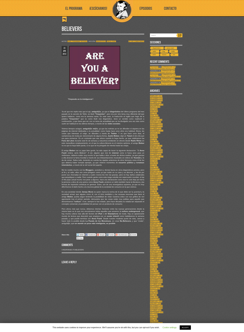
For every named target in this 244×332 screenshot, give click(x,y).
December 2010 (156, 254)
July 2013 (154, 187)
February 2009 (156, 301)
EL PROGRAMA (73, 8)
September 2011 (156, 234)
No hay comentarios (136, 41)
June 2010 (154, 267)
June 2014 (154, 163)
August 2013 (155, 185)
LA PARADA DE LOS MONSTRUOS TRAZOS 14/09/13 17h (163, 83)
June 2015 (154, 137)
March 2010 (155, 273)
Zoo (174, 55)
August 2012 (155, 211)
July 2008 (154, 314)
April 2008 (154, 321)
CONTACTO (170, 8)
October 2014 (155, 154)
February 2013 (156, 198)
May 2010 (153, 269)
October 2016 (155, 102)
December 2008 (156, 306)
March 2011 (154, 247)
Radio (154, 51)
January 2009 (155, 304)
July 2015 (154, 135)
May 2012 (153, 217)
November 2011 (156, 230)
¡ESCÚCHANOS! (98, 8)
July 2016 (154, 109)
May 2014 (153, 165)
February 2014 (156, 172)
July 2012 (154, 213)
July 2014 (154, 161)
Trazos (164, 55)
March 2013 (155, 195)
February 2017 (156, 96)
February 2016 (156, 120)
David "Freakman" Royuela (77, 41)
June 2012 (154, 215)
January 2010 (155, 278)
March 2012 (155, 221)
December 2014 (156, 150)
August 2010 (155, 262)
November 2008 (156, 308)
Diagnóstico (101, 41)
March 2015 (155, 144)
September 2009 (156, 286)
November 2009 (156, 282)
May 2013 (153, 191)
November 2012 (156, 204)
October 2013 (155, 180)
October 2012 (155, 206)
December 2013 (156, 176)
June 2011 (154, 241)
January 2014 (155, 174)
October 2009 (155, 284)
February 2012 (156, 224)
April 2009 (154, 297)
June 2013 (154, 189)
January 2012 (155, 226)
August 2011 (155, 236)
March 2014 (155, 169)
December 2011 (156, 228)
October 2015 (155, 128)
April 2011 (154, 245)
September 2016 (156, 105)
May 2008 (153, 319)
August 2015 (155, 133)
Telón (154, 55)
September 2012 (156, 208)
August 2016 (155, 107)
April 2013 (154, 193)
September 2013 (156, 182)
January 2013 (155, 200)
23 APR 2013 (64, 51)
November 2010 (156, 256)
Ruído (173, 51)
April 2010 (154, 271)
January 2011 (155, 252)
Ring (163, 51)
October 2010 (155, 258)
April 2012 (154, 219)
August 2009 (155, 288)
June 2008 (154, 316)
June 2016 (154, 111)
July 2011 (153, 239)
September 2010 (156, 260)
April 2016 (154, 115)
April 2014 (154, 167)
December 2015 (156, 124)
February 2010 (156, 275)
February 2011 (156, 249)
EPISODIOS (146, 8)
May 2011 (153, 243)
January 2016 (155, 122)
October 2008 (155, 310)
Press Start (111, 41)
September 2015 (156, 131)
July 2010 (154, 265)
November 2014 (156, 152)
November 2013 (156, 178)
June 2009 (154, 293)
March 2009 (155, 299)
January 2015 (155, 148)
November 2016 (156, 100)
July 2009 (154, 291)
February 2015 (156, 146)
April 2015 (154, 141)
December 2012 (156, 202)
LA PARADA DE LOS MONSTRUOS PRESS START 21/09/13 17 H (165, 75)
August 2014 (155, 159)
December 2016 (156, 98)
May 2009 (153, 295)
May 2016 (153, 113)
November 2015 (156, 126)
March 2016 (155, 118)
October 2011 (155, 232)
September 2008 (156, 312)
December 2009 (156, 280)
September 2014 (156, 156)
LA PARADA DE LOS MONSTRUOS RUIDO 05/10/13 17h (163, 68)
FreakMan (154, 67)
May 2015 (153, 139)
